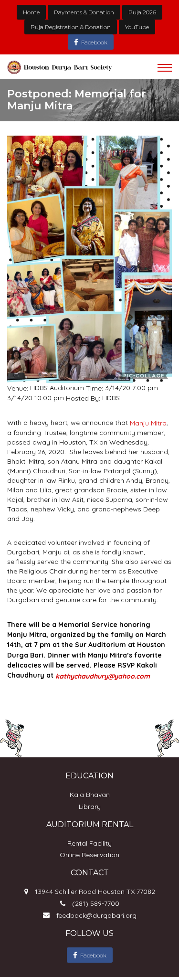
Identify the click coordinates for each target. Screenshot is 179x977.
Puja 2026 (142, 12)
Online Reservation (89, 854)
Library (90, 806)
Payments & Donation (84, 12)
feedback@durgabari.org (96, 915)
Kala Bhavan (90, 794)
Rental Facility (89, 843)
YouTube (137, 27)
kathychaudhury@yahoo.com (102, 676)
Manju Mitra (148, 423)
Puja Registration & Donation (71, 27)
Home (31, 12)
